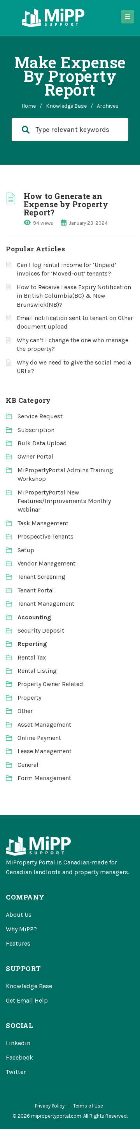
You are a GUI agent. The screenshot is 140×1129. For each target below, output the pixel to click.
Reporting (32, 643)
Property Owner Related (50, 684)
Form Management (44, 778)
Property (29, 697)
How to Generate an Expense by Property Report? (66, 204)
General (28, 764)
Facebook (19, 1057)
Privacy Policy (50, 1106)
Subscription (36, 430)
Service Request (40, 416)
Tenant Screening (41, 576)
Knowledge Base (66, 106)
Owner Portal (35, 456)
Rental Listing (37, 670)
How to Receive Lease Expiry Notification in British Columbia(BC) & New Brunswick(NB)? (74, 295)
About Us (19, 914)
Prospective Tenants (46, 536)
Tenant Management (46, 603)
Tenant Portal (36, 590)
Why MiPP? (21, 929)
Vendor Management (46, 563)
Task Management (43, 523)
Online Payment (39, 737)
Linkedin (18, 1043)
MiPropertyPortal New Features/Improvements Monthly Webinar (64, 501)
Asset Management (44, 724)
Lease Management (45, 751)
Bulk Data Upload (42, 443)
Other (25, 711)
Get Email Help (27, 1000)
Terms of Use (88, 1106)
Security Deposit (41, 630)
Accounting (34, 617)
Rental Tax (32, 657)
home (28, 106)
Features (18, 943)
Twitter (16, 1072)
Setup (26, 550)
